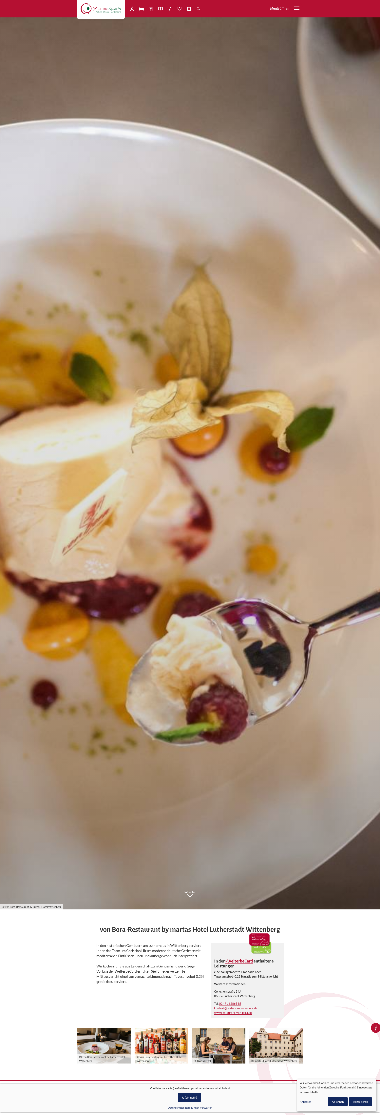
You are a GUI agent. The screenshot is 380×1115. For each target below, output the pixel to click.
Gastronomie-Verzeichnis (151, 8)
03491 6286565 (230, 1003)
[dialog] (336, 1095)
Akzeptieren (360, 1101)
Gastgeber (142, 8)
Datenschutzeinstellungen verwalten (190, 1107)
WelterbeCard (240, 961)
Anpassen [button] (306, 1101)
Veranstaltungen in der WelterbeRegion (189, 8)
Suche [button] (199, 8)
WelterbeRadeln (132, 8)
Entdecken (190, 892)
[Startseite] (101, 8)
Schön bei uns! (180, 8)
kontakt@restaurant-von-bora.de (235, 1008)
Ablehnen (338, 1101)
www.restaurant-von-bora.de (233, 1012)
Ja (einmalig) (189, 1097)
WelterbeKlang (170, 8)
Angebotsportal (161, 8)
